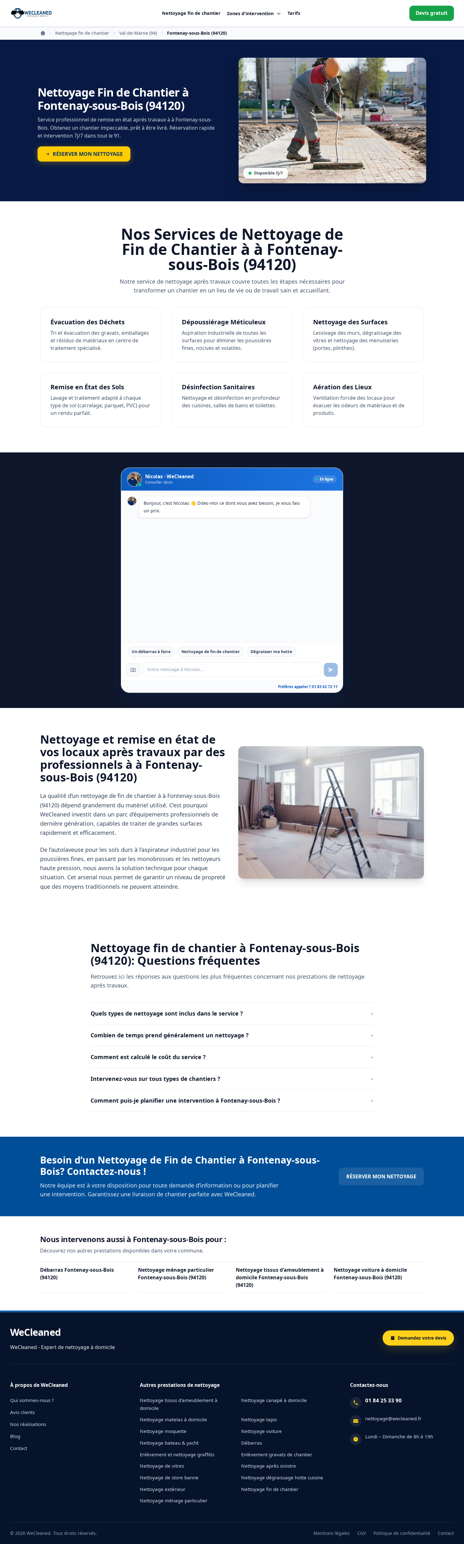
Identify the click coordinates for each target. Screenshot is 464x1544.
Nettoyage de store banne (169, 1477)
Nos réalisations (28, 1424)
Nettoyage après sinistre (268, 1466)
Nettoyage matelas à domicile (173, 1419)
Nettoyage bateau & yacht (169, 1443)
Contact (18, 1448)
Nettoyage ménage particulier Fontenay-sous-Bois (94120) (176, 1273)
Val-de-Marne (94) (138, 33)
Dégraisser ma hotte (271, 651)
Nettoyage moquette (163, 1431)
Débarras (251, 1443)
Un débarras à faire (151, 651)
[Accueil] (31, 13)
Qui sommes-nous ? (32, 1400)
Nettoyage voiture (261, 1431)
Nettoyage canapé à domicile (274, 1400)
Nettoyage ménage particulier (173, 1500)
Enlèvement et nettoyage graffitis (177, 1454)
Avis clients (22, 1412)
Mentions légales (331, 1533)
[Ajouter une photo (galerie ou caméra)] (133, 670)
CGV (361, 1533)
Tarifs (294, 13)
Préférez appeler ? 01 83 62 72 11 (308, 686)
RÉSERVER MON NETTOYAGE (381, 1176)
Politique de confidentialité (401, 1533)
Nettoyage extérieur (162, 1489)
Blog (15, 1436)
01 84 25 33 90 (383, 1400)
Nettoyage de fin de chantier (210, 651)
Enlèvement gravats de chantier (276, 1454)
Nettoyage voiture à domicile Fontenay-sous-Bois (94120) (370, 1273)
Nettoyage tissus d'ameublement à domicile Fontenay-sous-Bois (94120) (280, 1277)
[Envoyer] (331, 670)
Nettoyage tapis (259, 1419)
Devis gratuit (432, 13)
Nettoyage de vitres (162, 1466)
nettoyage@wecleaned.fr (393, 1418)
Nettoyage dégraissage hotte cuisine (282, 1477)
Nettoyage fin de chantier (191, 13)
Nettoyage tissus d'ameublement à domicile (178, 1404)
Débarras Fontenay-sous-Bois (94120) (77, 1273)
